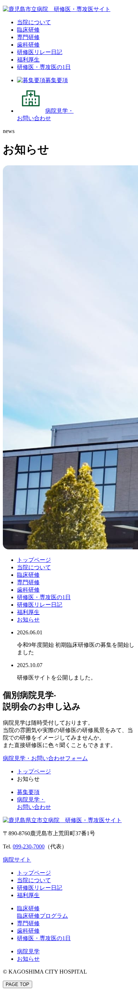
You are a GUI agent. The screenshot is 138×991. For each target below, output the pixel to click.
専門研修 (28, 37)
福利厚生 (28, 60)
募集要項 (28, 792)
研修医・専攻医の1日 (44, 67)
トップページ (34, 560)
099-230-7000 (29, 846)
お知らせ (28, 620)
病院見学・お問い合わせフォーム (45, 758)
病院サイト (17, 860)
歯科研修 (28, 45)
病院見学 (28, 951)
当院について (34, 22)
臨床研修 (28, 30)
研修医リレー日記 (39, 52)
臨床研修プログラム (42, 916)
